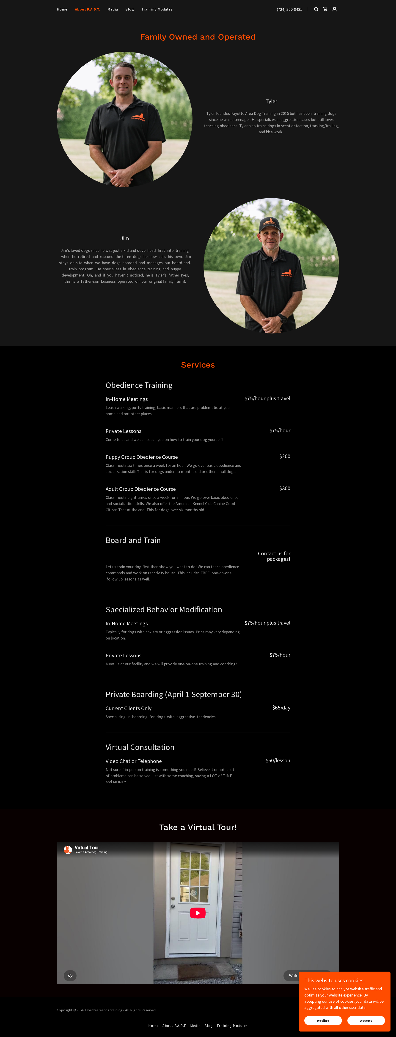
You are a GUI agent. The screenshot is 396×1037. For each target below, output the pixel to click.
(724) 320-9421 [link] (289, 9)
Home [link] (62, 9)
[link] (325, 9)
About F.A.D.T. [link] (87, 9)
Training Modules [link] (157, 9)
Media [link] (112, 9)
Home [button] (153, 1025)
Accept (366, 1020)
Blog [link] (129, 9)
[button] (334, 9)
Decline (323, 1020)
